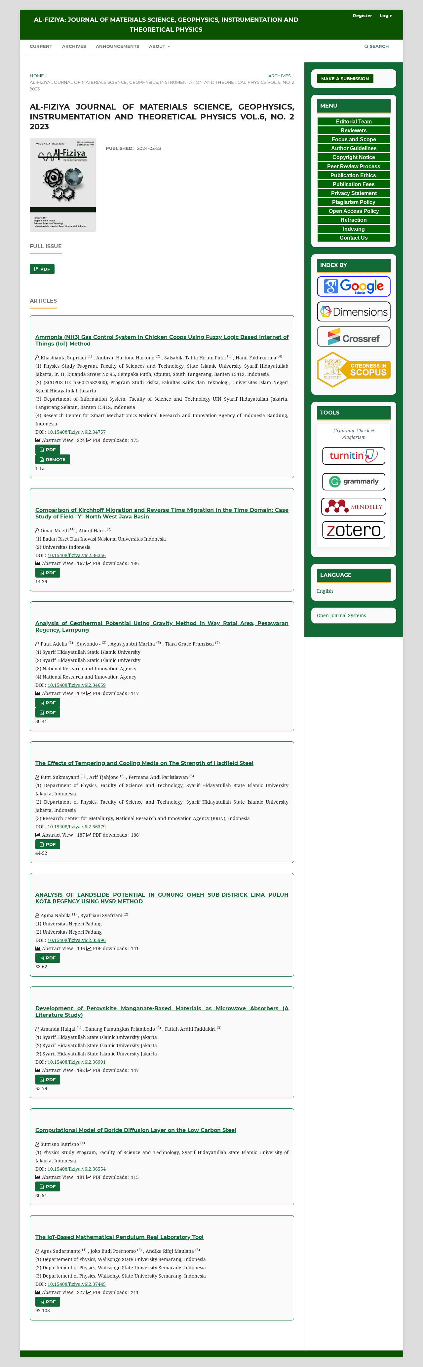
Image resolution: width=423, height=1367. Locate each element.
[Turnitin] (353, 456)
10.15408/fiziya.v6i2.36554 (77, 1169)
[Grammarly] (353, 482)
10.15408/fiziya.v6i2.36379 (77, 826)
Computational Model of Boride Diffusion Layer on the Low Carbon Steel (135, 1130)
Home (37, 75)
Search (378, 46)
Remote (55, 459)
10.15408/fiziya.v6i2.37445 (77, 1284)
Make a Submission (345, 78)
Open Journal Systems (341, 615)
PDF (44, 269)
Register (362, 15)
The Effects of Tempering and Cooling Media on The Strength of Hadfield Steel (144, 763)
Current (41, 46)
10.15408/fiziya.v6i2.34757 (77, 432)
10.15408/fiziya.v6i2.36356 (77, 555)
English (325, 591)
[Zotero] (353, 530)
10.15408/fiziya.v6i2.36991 (77, 1062)
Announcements (117, 46)
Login (386, 15)
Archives (74, 46)
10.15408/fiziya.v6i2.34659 (77, 685)
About (158, 46)
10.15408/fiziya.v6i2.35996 (77, 940)
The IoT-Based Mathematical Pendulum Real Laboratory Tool (119, 1237)
